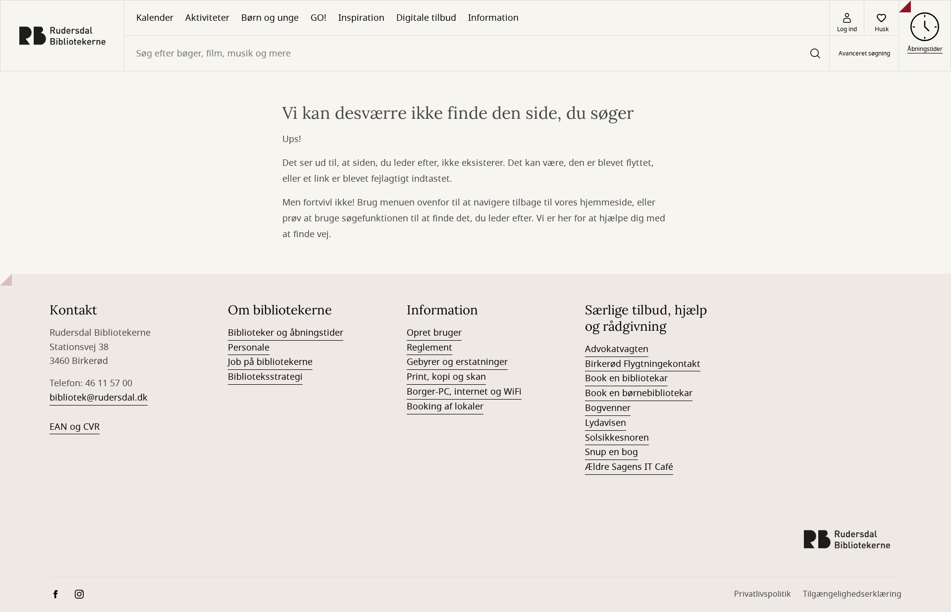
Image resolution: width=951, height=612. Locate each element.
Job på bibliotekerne (270, 362)
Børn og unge (270, 17)
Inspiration (361, 17)
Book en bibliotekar (626, 378)
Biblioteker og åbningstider (285, 332)
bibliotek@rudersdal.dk (99, 397)
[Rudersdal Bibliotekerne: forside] (62, 35)
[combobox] (476, 53)
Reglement (429, 347)
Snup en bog (611, 452)
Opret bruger (434, 332)
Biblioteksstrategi (265, 376)
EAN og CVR (75, 426)
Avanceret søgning (864, 53)
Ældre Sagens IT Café (629, 466)
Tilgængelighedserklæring (852, 594)
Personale (248, 347)
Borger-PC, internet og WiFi (464, 391)
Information (493, 17)
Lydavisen (605, 422)
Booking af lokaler (445, 406)
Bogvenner (608, 408)
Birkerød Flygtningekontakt (642, 363)
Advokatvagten (616, 349)
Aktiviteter (207, 17)
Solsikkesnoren (617, 437)
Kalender (154, 17)
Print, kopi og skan (446, 376)
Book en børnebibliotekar (638, 393)
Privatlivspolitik (762, 594)
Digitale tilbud (426, 17)
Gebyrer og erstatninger (457, 362)
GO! (318, 17)
